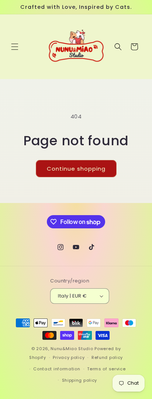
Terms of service (106, 369)
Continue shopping (76, 168)
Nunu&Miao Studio (72, 349)
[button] (15, 47)
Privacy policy (68, 357)
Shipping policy (79, 380)
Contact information (56, 369)
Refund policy (107, 357)
